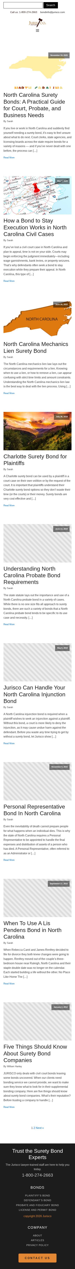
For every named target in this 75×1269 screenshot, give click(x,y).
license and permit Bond (37, 1210)
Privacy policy (37, 1245)
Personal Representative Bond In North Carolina (34, 809)
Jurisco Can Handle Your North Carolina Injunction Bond (34, 694)
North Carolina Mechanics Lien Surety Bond (35, 347)
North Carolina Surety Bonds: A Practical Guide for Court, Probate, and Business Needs (34, 105)
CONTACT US (37, 1258)
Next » (40, 1127)
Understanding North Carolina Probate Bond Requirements (31, 575)
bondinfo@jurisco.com (52, 12)
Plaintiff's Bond (37, 1195)
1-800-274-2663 (37, 1175)
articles (37, 1240)
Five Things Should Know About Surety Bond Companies (35, 1053)
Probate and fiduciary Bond (37, 1205)
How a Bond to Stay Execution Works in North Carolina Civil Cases (35, 227)
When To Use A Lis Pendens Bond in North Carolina (32, 930)
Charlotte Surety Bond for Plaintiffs (35, 459)
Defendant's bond (37, 1200)
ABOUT (37, 1235)
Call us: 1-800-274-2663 (23, 12)
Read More (8, 157)
